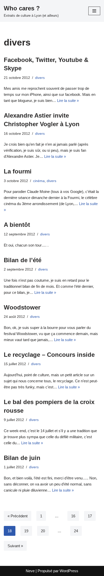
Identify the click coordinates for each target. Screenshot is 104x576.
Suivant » (15, 546)
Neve (30, 571)
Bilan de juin (22, 457)
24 (76, 531)
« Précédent (18, 516)
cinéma (39, 181)
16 (73, 516)
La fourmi (18, 171)
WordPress (69, 571)
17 (90, 516)
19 (26, 531)
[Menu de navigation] (94, 11)
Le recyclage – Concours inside (49, 354)
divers (40, 78)
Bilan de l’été (22, 260)
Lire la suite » (68, 100)
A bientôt (17, 224)
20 (43, 531)
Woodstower (22, 307)
